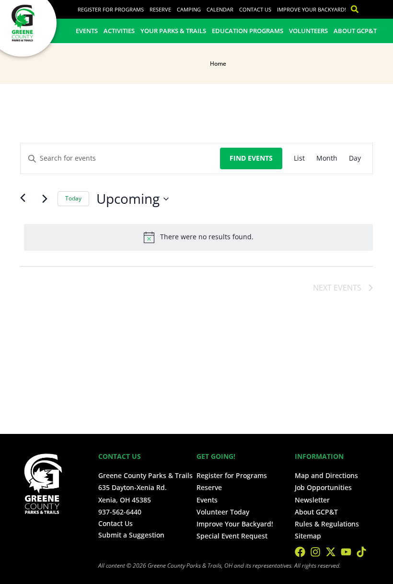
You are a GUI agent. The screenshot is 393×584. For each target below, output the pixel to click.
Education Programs (247, 30)
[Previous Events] (26, 199)
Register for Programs (111, 9)
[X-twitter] (330, 552)
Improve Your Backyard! (311, 9)
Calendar (220, 9)
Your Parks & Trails (173, 30)
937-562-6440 (119, 511)
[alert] (198, 237)
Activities (119, 30)
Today (73, 198)
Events (87, 30)
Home (218, 63)
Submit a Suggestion (131, 534)
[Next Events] (44, 199)
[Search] (352, 9)
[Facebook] (300, 552)
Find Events (251, 158)
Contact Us (255, 9)
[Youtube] (346, 552)
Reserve (160, 9)
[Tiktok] (361, 552)
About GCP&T (355, 30)
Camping (189, 9)
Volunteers (308, 30)
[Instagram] (315, 552)
